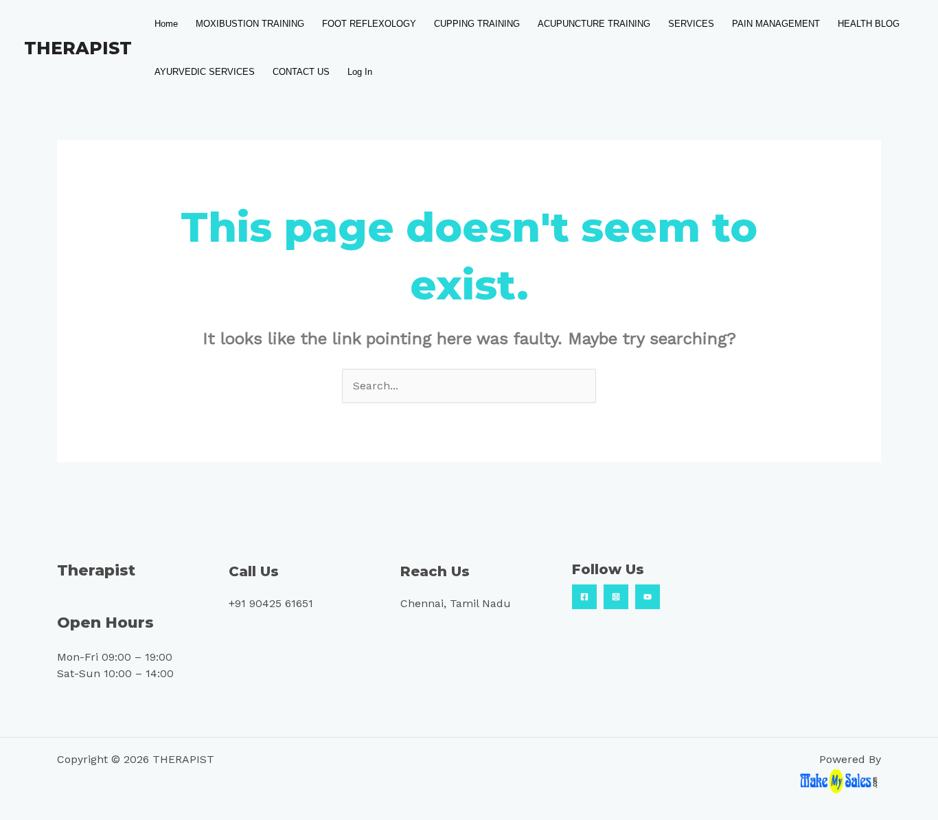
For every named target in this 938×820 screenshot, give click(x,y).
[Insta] (616, 596)
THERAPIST (78, 48)
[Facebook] (584, 596)
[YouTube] (647, 596)
